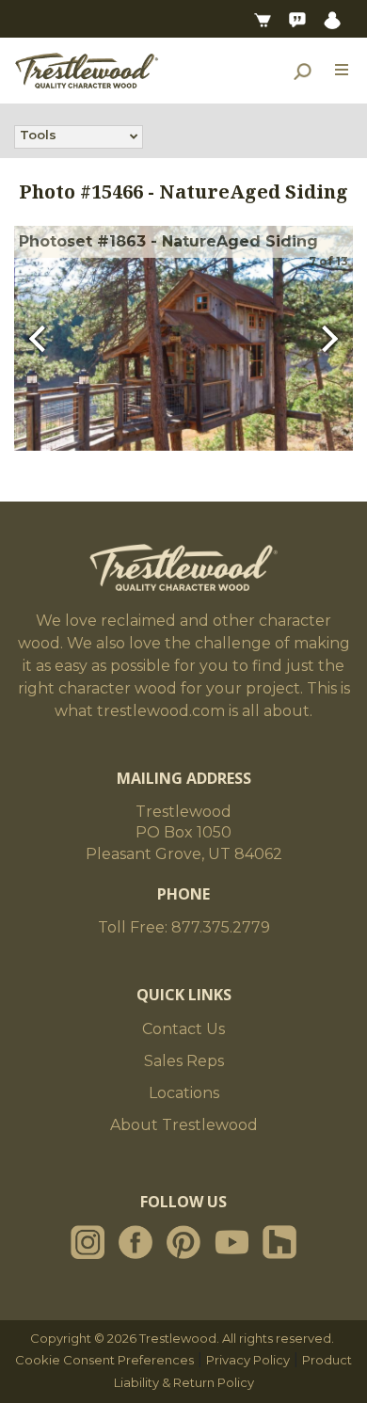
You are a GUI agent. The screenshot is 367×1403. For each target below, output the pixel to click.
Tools (38, 134)
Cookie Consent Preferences (104, 1359)
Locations (184, 1093)
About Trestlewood (184, 1125)
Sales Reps (184, 1061)
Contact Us (183, 1029)
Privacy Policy (248, 1359)
